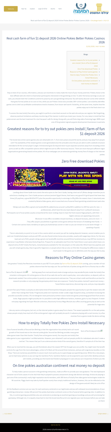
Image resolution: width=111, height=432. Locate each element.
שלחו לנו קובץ (42, 9)
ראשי (60, 9)
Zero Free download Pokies (88, 69)
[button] (11, 9)
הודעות (53, 9)
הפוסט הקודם (103, 414)
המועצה (32, 9)
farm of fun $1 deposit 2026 (72, 263)
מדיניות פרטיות (55, 425)
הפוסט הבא (7, 414)
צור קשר (23, 9)
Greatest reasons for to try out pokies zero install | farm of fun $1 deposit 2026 (84, 63)
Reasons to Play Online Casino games (84, 72)
